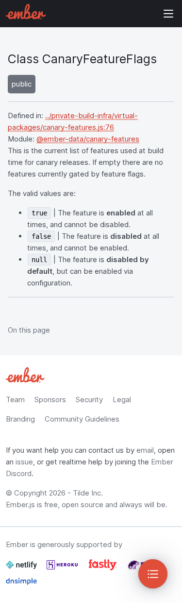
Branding (20, 419)
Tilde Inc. (88, 492)
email (145, 450)
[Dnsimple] (21, 585)
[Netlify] (22, 568)
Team (15, 399)
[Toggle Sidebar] (152, 573)
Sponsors (50, 399)
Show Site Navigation (168, 13)
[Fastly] (103, 568)
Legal (122, 399)
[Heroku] (63, 568)
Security (89, 399)
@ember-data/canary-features (87, 138)
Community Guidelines (82, 419)
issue (24, 461)
